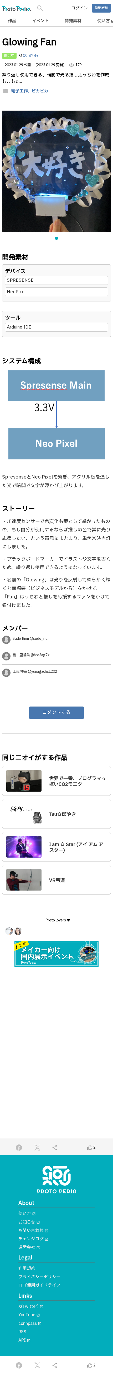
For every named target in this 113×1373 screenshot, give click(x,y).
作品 (12, 21)
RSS (22, 1332)
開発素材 (73, 21)
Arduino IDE (19, 327)
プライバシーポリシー (39, 1277)
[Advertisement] (56, 1032)
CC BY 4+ (31, 55)
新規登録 (101, 7)
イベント (40, 21)
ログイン (79, 8)
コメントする (56, 712)
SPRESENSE (20, 280)
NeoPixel (16, 291)
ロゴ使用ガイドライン (39, 1285)
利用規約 (26, 1268)
